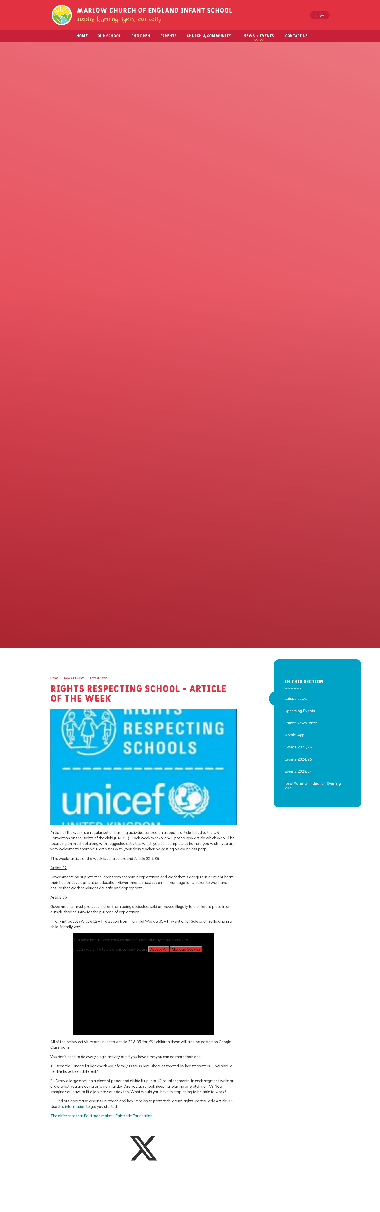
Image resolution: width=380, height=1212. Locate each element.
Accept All (158, 949)
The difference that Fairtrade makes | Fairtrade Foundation (101, 1115)
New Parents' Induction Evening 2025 (313, 785)
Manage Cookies (186, 949)
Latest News (98, 678)
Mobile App (294, 735)
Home (54, 678)
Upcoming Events (300, 710)
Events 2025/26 (298, 747)
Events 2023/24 (298, 771)
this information (71, 1106)
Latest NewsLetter (301, 722)
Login (320, 15)
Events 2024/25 (298, 759)
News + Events (74, 678)
